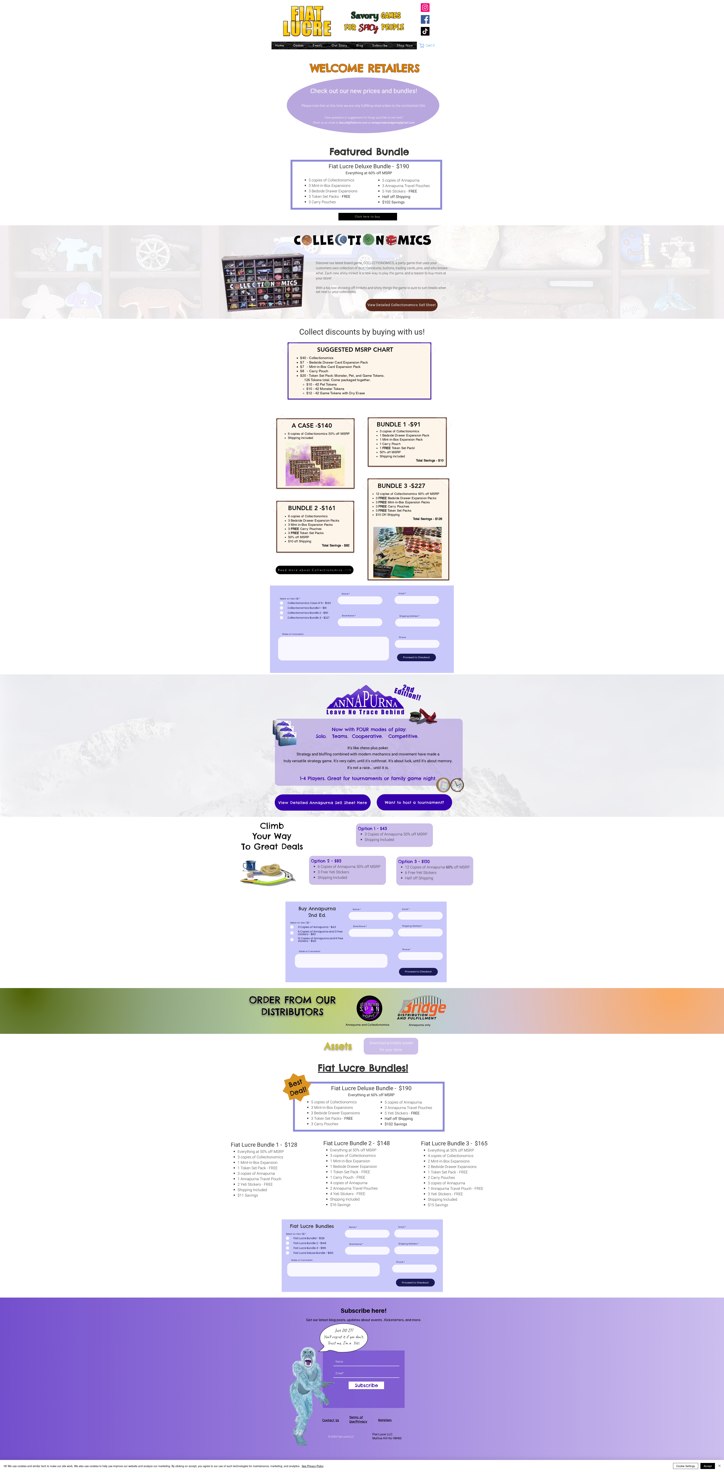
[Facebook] (425, 19)
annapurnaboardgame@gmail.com (392, 123)
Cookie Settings (685, 1466)
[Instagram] (425, 7)
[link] (428, 45)
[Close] (719, 1466)
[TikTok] (425, 31)
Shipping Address (408, 616)
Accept (708, 1466)
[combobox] (417, 623)
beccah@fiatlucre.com (353, 123)
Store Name (348, 616)
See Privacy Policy (313, 1466)
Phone (402, 637)
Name (345, 594)
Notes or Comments (292, 634)
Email (401, 593)
